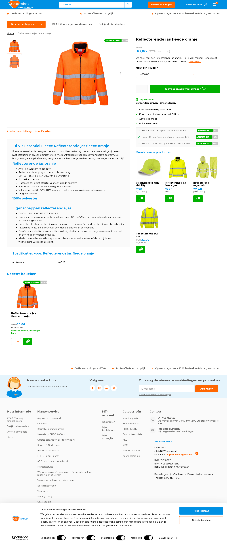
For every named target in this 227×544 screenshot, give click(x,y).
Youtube (114, 388)
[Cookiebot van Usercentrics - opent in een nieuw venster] (20, 538)
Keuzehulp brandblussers (50, 429)
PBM (125, 445)
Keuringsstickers (131, 456)
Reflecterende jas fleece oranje (23, 315)
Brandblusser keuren (48, 450)
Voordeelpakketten (133, 418)
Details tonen (166, 538)
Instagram (100, 388)
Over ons (42, 423)
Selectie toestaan (201, 520)
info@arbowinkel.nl (169, 429)
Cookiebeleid (44, 502)
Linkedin (107, 388)
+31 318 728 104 (166, 418)
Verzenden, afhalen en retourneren (56, 480)
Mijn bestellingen (109, 428)
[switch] (90, 537)
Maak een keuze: (147, 67)
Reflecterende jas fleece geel (175, 184)
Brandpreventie (131, 423)
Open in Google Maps (180, 454)
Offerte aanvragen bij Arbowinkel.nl (56, 439)
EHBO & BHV (130, 429)
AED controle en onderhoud (52, 461)
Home (10, 33)
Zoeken (128, 5)
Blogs (10, 437)
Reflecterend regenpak (201, 184)
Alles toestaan (201, 510)
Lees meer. (195, 61)
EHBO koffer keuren (48, 456)
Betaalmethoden (46, 485)
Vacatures (42, 491)
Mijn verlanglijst (108, 437)
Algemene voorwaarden (50, 418)
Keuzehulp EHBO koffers (51, 434)
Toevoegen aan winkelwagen (140, 198)
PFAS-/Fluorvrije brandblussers (72, 24)
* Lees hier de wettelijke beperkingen (155, 394)
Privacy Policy (44, 496)
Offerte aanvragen (161, 4)
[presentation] (120, 73)
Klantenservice (45, 466)
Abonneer (206, 388)
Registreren (108, 422)
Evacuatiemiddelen (133, 434)
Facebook (92, 388)
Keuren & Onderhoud (48, 445)
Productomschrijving (19, 131)
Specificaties (42, 131)
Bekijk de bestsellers (112, 24)
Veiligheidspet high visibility (147, 184)
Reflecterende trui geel (147, 235)
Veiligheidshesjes (132, 450)
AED (125, 439)
